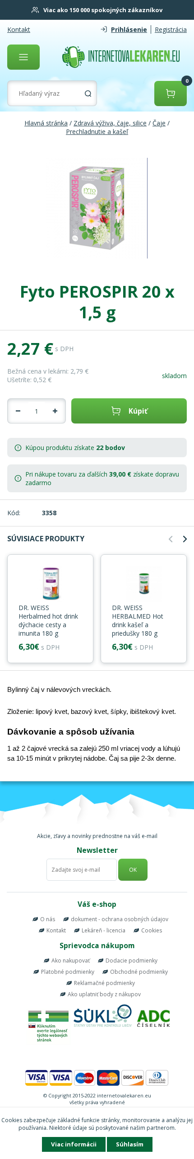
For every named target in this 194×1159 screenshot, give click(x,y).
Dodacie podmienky (131, 960)
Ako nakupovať (70, 960)
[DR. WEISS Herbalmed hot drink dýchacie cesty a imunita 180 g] (50, 584)
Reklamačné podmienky (104, 983)
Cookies (151, 930)
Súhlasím (129, 1144)
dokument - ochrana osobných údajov (119, 919)
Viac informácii (74, 1144)
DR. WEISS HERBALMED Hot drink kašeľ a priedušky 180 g (137, 620)
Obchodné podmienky (139, 972)
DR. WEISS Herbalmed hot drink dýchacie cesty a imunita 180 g (48, 620)
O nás (47, 919)
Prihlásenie (129, 29)
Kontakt (18, 29)
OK (133, 870)
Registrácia (171, 29)
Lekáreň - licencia (103, 930)
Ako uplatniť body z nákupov (104, 994)
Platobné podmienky (67, 972)
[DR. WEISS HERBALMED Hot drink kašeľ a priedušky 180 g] (144, 584)
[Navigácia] (23, 57)
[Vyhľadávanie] (88, 94)
